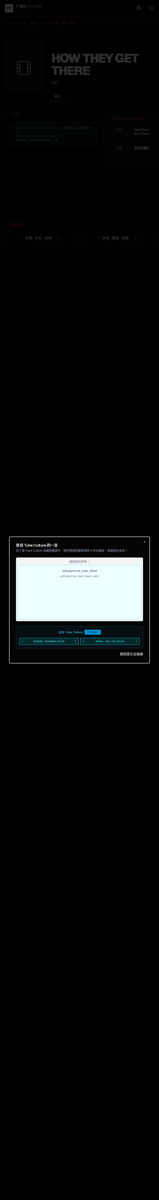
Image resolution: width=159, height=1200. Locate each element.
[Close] (144, 541)
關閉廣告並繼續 (131, 654)
